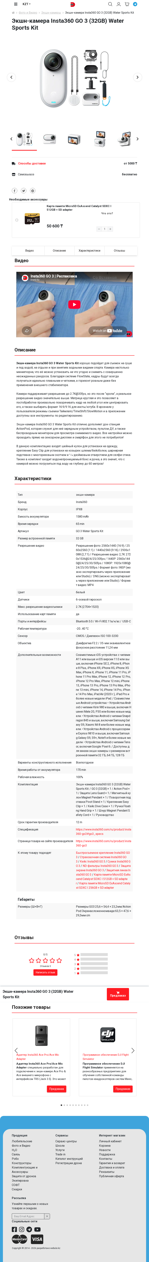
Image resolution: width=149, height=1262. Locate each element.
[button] (110, 4)
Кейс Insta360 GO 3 (92, 861)
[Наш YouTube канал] (37, 1230)
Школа (60, 1145)
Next (138, 77)
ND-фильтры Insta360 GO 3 (100, 866)
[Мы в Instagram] (21, 1230)
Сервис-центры (66, 1141)
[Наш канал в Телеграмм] (29, 1230)
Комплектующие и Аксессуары (24, 1170)
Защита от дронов (24, 1176)
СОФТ (16, 1185)
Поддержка (107, 1154)
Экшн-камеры (51, 12)
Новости (104, 1150)
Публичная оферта (111, 1176)
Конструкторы (21, 1163)
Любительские (22, 1141)
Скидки (17, 1189)
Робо (15, 1158)
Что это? (107, 213)
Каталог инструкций (69, 1158)
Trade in (60, 1154)
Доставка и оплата (111, 1167)
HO (14, 1150)
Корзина (104, 1145)
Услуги (60, 1150)
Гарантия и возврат (112, 1163)
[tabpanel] (74, 77)
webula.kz (55, 1248)
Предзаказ (118, 995)
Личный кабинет (110, 1141)
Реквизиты (106, 1172)
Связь (16, 1154)
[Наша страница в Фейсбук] (14, 1230)
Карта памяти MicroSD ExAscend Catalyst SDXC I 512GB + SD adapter (103, 879)
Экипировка (20, 1180)
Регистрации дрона (68, 1163)
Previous (11, 77)
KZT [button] (25, 4)
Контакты (105, 1158)
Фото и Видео (28, 12)
